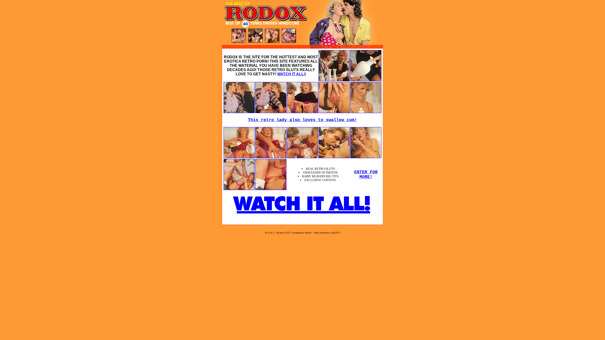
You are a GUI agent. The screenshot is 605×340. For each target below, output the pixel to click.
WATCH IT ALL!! (291, 74)
